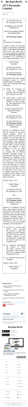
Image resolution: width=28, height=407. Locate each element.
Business (7, 364)
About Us (7, 378)
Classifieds (19, 364)
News (6, 361)
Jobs (18, 361)
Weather (18, 367)
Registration (19, 380)
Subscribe (7, 384)
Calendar (19, 370)
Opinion (7, 373)
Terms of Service (20, 386)
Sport (6, 367)
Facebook (8, 391)
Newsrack (19, 373)
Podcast (19, 397)
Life (6, 370)
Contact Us (7, 381)
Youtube (19, 391)
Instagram (8, 397)
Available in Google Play (13, 335)
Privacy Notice (20, 383)
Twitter (7, 394)
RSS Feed (20, 394)
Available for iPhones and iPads (14, 331)
